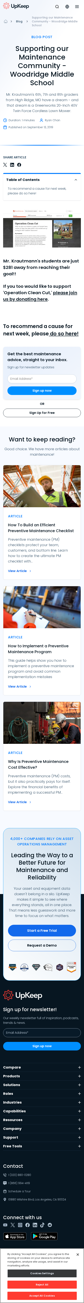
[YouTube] (6, 1225)
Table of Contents (23, 179)
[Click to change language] (67, 6)
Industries (12, 1102)
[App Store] (15, 1236)
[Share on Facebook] (19, 165)
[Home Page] (5, 21)
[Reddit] (51, 1225)
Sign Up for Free (42, 413)
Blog (19, 21)
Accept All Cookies (42, 1296)
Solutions (11, 1084)
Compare (12, 1067)
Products (11, 1076)
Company (12, 1128)
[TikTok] (43, 1225)
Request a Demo (42, 945)
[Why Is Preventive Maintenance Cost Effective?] (42, 756)
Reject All (42, 1284)
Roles (8, 1093)
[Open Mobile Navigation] (77, 7)
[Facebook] (28, 1225)
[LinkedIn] (36, 1225)
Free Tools (12, 1146)
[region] (42, 1275)
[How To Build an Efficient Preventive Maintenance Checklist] (42, 522)
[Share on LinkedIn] (12, 165)
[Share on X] (5, 165)
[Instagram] (21, 1225)
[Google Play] (45, 1236)
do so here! (64, 333)
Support (10, 1137)
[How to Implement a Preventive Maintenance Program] (42, 640)
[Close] (77, 1254)
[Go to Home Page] (16, 6)
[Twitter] (13, 1225)
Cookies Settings (42, 1273)
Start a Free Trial (42, 930)
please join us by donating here (40, 296)
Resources (12, 1119)
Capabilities (14, 1111)
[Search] (57, 6)
